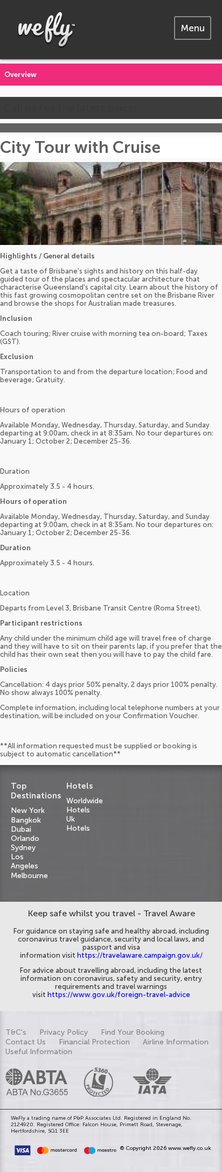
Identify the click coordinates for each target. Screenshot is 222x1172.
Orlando (25, 838)
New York (28, 810)
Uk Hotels (78, 824)
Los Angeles (24, 861)
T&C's (15, 1032)
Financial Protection (94, 1042)
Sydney (23, 847)
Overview (20, 75)
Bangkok (26, 820)
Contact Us (25, 1042)
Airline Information (176, 1042)
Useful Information (38, 1051)
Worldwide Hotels (84, 805)
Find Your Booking (132, 1032)
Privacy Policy (63, 1032)
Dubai (21, 829)
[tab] (192, 28)
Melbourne (29, 875)
